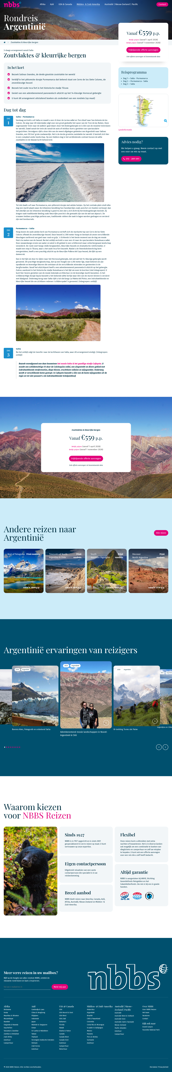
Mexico (89, 1031)
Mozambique (8, 1019)
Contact (162, 4)
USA (60, 1010)
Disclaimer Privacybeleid (159, 1067)
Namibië (7, 1022)
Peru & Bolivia (92, 1037)
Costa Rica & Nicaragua (95, 1025)
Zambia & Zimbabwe (11, 1034)
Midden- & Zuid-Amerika (88, 4)
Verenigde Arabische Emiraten (42, 1040)
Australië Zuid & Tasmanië (124, 1022)
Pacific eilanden (120, 1028)
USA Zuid (62, 1019)
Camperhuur (8, 1043)
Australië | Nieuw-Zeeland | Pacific (121, 4)
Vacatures (146, 1016)
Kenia (6, 1013)
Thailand (34, 1037)
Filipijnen (34, 1016)
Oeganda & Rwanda (11, 1025)
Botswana (7, 1010)
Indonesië (35, 1019)
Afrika (42, 4)
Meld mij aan (60, 987)
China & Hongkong (38, 1013)
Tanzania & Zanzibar (11, 1031)
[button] (4, 747)
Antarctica (90, 1010)
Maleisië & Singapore (39, 1025)
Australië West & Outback (124, 1016)
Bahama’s (62, 1022)
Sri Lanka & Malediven (39, 1031)
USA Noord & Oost (66, 1013)
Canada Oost (63, 1040)
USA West (62, 1016)
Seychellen (8, 1028)
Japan (33, 1022)
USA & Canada (65, 4)
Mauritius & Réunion (11, 1016)
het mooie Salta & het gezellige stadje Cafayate (79, 363)
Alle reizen (161, 533)
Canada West (64, 1037)
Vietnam (34, 1043)
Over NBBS (147, 1006)
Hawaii (61, 1028)
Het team (145, 1013)
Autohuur (7, 1040)
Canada (61, 1034)
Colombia (90, 1022)
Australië (118, 1013)
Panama (90, 1034)
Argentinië (91, 1013)
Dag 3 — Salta (129, 84)
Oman (33, 1028)
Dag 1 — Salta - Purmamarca (135, 78)
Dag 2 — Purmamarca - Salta (135, 81)
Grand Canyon (147, 1027)
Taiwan (33, 1034)
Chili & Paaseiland (93, 1019)
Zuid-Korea (35, 1046)
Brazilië (90, 1016)
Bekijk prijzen (134, 40)
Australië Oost (120, 1019)
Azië (52, 4)
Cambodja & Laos (37, 1010)
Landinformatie (125, 130)
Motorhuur (63, 1049)
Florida (61, 1025)
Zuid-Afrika (8, 1037)
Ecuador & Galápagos (95, 1028)
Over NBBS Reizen (149, 1010)
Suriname (90, 1040)
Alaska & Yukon (65, 1031)
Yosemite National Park (151, 1030)
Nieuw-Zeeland (120, 1025)
